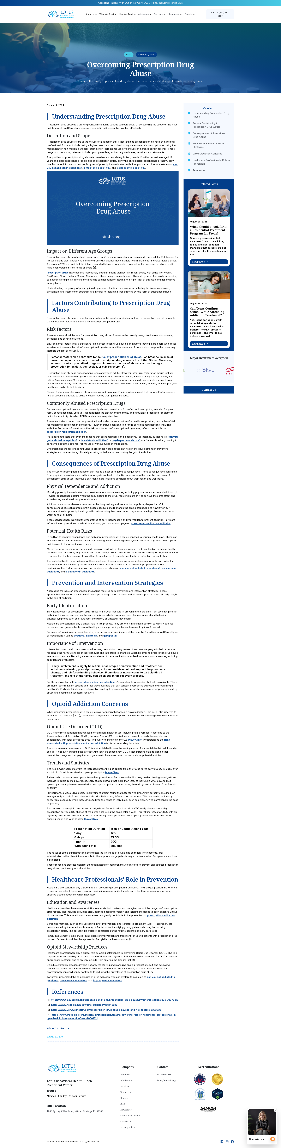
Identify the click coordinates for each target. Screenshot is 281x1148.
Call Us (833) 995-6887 (220, 14)
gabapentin (110, 635)
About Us (125, 1074)
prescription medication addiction (66, 431)
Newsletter (126, 1109)
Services (124, 1086)
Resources (125, 1092)
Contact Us (209, 389)
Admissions (126, 1080)
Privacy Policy (127, 1127)
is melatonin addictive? (96, 167)
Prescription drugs (57, 272)
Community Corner (130, 1115)
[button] (91, 14)
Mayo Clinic (135, 739)
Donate (124, 1098)
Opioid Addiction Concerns (207, 153)
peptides (79, 635)
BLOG (128, 54)
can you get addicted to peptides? (140, 568)
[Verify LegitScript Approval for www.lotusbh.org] (217, 1094)
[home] (61, 14)
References (199, 170)
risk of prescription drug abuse (121, 356)
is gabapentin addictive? (131, 167)
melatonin (91, 635)
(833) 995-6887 (164, 1074)
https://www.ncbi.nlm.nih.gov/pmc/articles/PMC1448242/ (84, 1004)
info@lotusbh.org (166, 1080)
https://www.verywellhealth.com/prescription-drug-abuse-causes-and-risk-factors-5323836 (106, 1009)
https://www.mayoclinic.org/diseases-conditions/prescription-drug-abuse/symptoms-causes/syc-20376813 (114, 999)
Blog (122, 1103)
